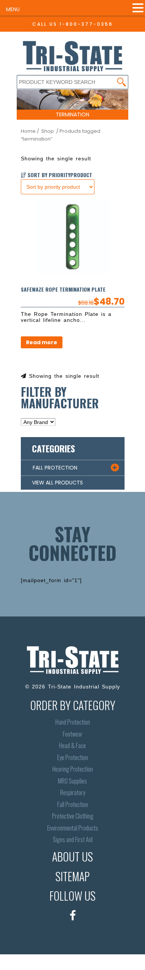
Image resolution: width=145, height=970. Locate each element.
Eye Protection (72, 757)
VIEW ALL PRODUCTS (57, 482)
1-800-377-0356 (86, 24)
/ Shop (45, 131)
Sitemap (72, 876)
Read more (41, 342)
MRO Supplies (72, 781)
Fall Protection (72, 804)
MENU (13, 9)
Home (28, 131)
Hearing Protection (72, 769)
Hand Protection (72, 722)
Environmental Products (72, 828)
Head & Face (72, 746)
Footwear (73, 734)
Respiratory (72, 793)
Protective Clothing (72, 816)
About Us (72, 856)
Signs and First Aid (73, 839)
